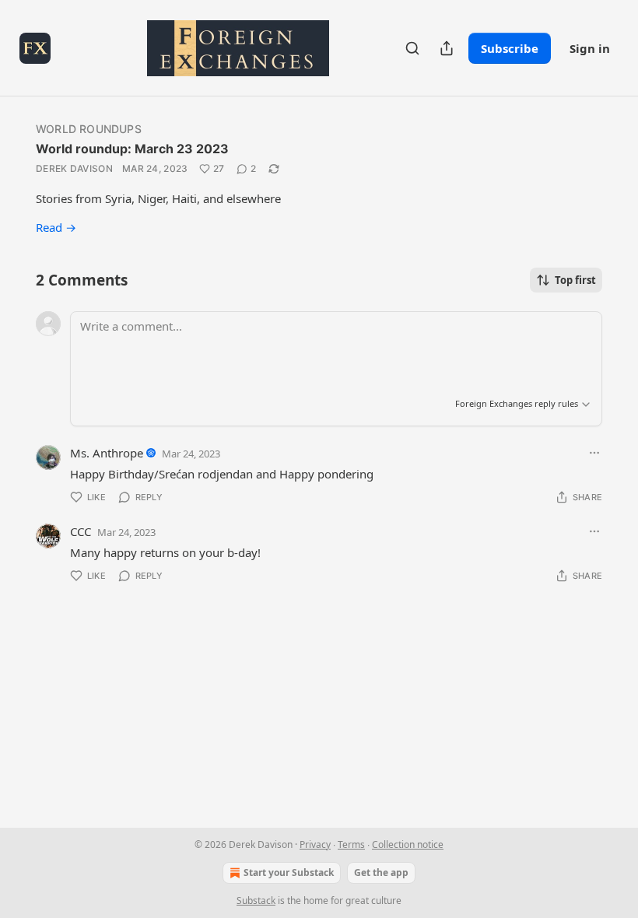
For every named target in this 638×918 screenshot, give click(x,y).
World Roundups (89, 128)
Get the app (381, 872)
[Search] (412, 48)
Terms (351, 844)
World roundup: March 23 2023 (132, 148)
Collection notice (407, 844)
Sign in (590, 48)
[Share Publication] (446, 48)
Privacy (315, 844)
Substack (256, 900)
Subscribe (509, 48)
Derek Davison (74, 168)
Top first (575, 280)
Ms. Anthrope (106, 453)
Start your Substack (289, 872)
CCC (80, 531)
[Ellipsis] (594, 452)
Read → (56, 227)
